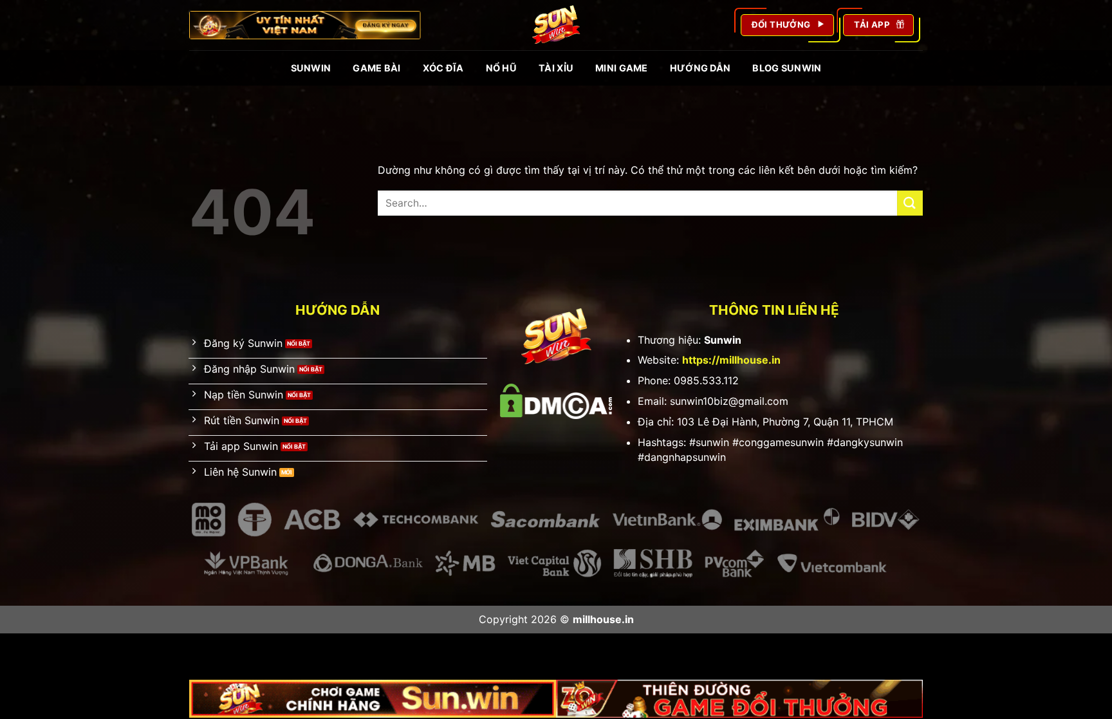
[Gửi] (910, 203)
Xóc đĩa (443, 67)
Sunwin (311, 67)
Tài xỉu (556, 67)
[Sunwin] (556, 25)
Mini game (621, 67)
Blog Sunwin (786, 67)
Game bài (376, 67)
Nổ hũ (501, 67)
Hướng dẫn (700, 67)
